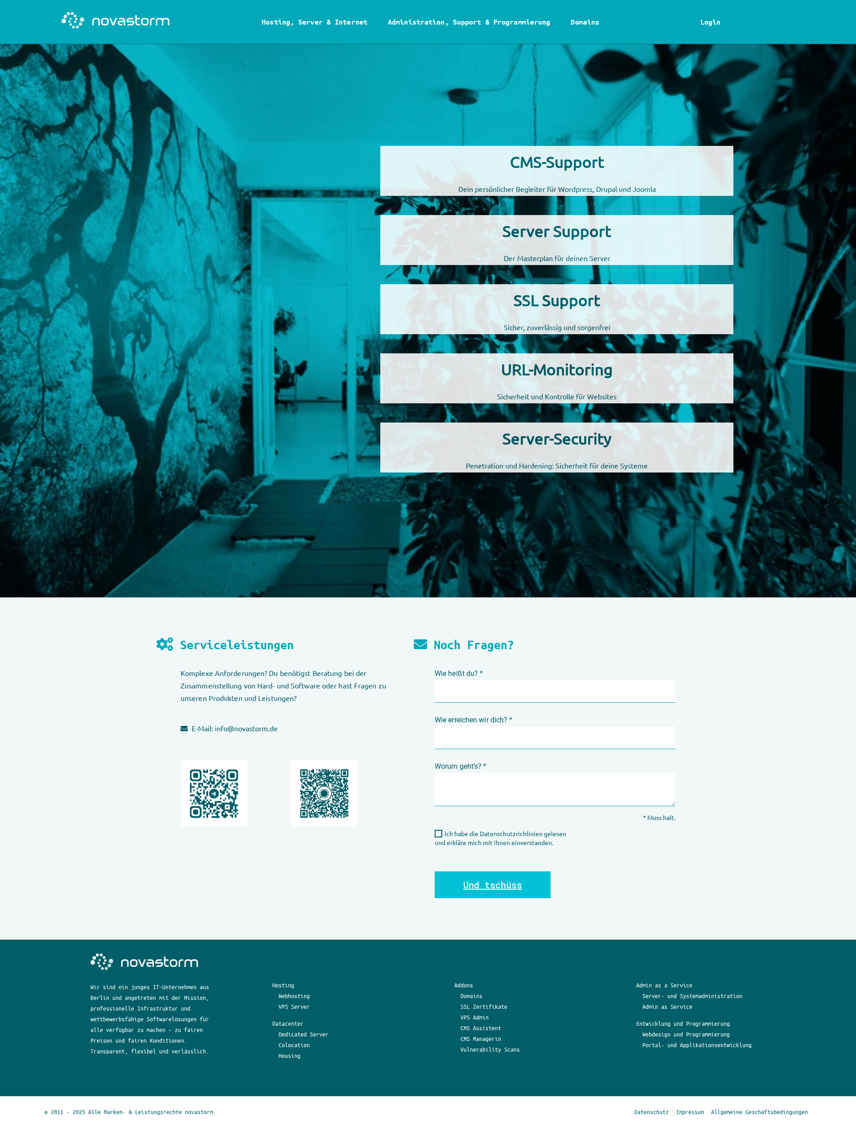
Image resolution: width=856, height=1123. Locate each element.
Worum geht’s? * (461, 766)
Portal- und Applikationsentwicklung (697, 1044)
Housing (289, 1055)
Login (710, 22)
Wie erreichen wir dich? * (474, 720)
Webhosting (294, 995)
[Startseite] (116, 22)
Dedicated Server (304, 1034)
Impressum (690, 1111)
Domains (585, 22)
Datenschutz (651, 1111)
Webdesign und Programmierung (686, 1034)
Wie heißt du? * (459, 673)
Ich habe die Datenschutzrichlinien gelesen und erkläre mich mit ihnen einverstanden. (500, 837)
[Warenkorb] (728, 22)
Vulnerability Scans (490, 1049)
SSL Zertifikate (484, 1006)
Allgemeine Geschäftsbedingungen (759, 1111)
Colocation (294, 1044)
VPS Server (294, 1006)
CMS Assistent (481, 1028)
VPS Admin (475, 1017)
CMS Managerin (481, 1038)
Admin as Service (667, 1006)
